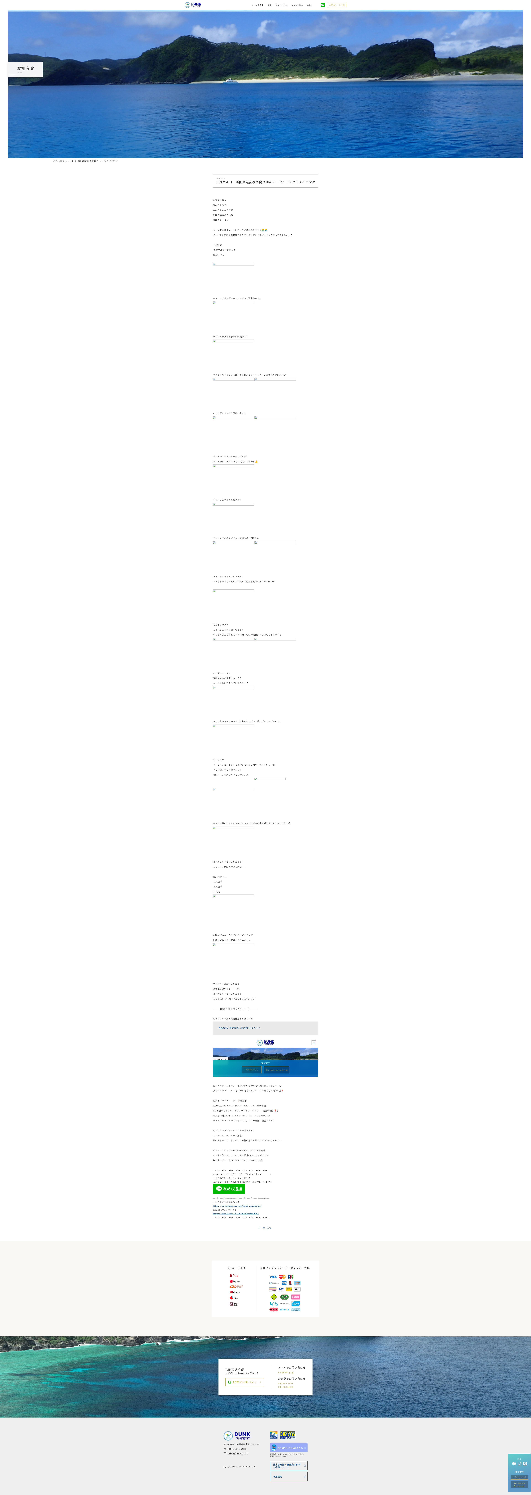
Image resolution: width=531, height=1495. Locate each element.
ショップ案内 (297, 5)
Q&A (309, 5)
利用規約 (277, 1476)
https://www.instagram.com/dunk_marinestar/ (237, 1205)
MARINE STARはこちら (290, 1447)
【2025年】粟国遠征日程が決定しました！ (238, 1028)
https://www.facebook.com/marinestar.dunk (236, 1213)
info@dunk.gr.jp (286, 1372)
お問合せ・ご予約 (337, 5)
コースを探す (257, 5)
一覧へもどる (266, 1228)
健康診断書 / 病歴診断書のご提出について (286, 1466)
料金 (269, 5)
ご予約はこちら (519, 1477)
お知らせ (62, 161)
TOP (55, 161)
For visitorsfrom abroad (519, 1484)
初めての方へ (281, 5)
